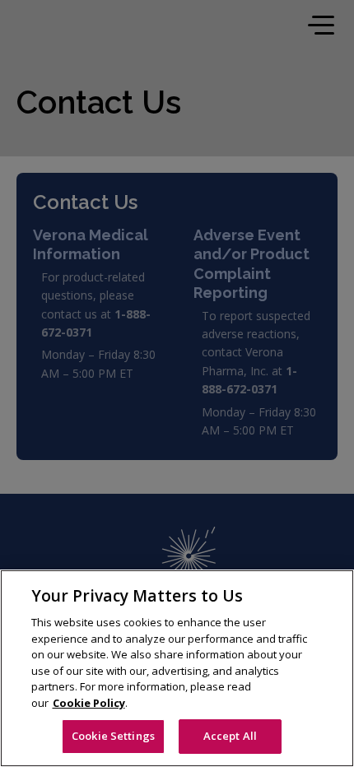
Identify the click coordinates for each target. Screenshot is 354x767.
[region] (177, 668)
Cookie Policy (89, 702)
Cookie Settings (113, 735)
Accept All (230, 735)
